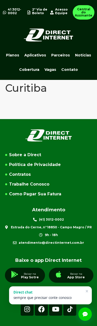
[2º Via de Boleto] (29, 12)
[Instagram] (27, 309)
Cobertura (29, 69)
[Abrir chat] (85, 314)
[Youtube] (55, 309)
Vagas (50, 69)
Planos (12, 55)
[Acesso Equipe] (52, 12)
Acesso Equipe (61, 11)
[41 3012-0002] (4, 12)
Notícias (83, 55)
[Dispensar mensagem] (87, 291)
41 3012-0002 (14, 11)
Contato (69, 69)
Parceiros (60, 55)
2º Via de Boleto (39, 11)
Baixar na (30, 273)
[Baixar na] (14, 274)
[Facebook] (41, 309)
